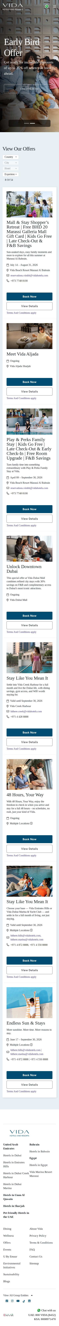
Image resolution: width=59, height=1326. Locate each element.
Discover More (29, 102)
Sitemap (34, 1263)
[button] (10, 157)
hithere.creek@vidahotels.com (26, 711)
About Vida (36, 1228)
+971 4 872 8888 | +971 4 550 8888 (29, 1059)
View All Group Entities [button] (16, 1295)
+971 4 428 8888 (19, 716)
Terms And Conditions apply (21, 312)
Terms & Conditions (41, 1242)
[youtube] (18, 1301)
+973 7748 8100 (19, 280)
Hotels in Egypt (39, 1165)
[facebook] (7, 1301)
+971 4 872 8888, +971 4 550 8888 (29, 944)
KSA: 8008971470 (45, 1319)
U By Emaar (10, 1256)
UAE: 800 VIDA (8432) (42, 1315)
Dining (7, 1228)
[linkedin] (29, 1301)
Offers (7, 1242)
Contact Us (36, 1256)
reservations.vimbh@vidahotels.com (29, 275)
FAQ (32, 1249)
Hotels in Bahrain (40, 1151)
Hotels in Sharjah (13, 1206)
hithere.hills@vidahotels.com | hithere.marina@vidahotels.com (26, 1052)
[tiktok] (24, 1301)
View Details (29, 306)
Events (7, 1249)
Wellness (8, 1235)
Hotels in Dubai (12, 1155)
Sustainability (11, 1274)
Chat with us (48, 1310)
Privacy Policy (38, 1235)
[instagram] (12, 1301)
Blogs (6, 1281)
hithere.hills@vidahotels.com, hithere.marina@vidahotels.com (26, 937)
